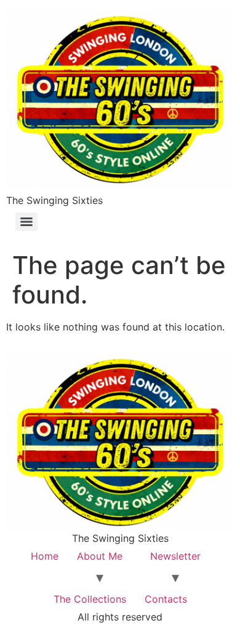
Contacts (166, 599)
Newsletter (175, 556)
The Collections (90, 599)
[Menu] (26, 222)
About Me (99, 556)
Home (44, 556)
